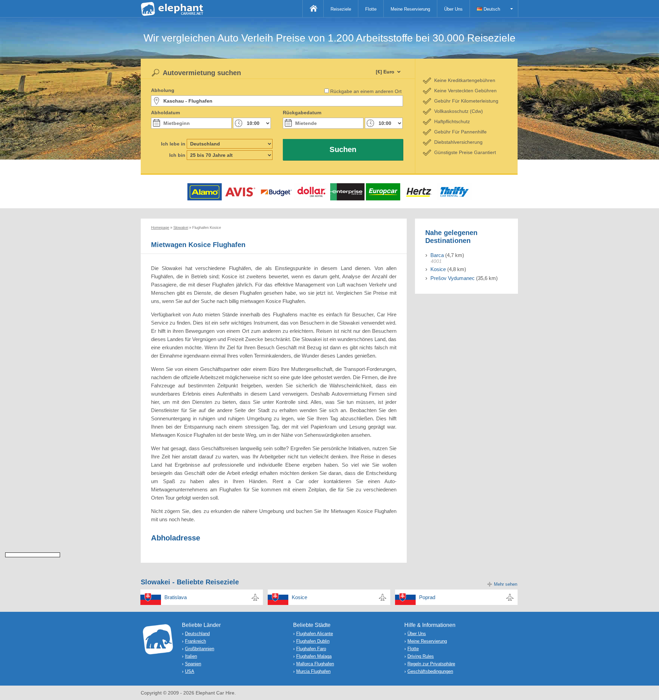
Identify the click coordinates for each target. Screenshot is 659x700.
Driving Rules (420, 656)
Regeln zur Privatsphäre (431, 663)
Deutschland (197, 633)
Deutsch (491, 9)
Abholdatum (165, 112)
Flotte (371, 9)
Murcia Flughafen (313, 671)
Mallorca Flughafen (315, 663)
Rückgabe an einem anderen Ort (366, 91)
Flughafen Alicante (314, 633)
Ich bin (177, 155)
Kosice (438, 269)
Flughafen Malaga (314, 656)
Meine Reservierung (410, 9)
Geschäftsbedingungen (430, 671)
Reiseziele (341, 9)
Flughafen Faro (311, 648)
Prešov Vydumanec (452, 278)
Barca (437, 255)
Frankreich (195, 641)
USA (189, 671)
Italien (191, 656)
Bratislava (175, 597)
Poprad (427, 597)
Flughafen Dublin (313, 641)
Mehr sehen (505, 584)
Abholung (162, 90)
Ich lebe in (173, 144)
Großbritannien (199, 648)
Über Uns (453, 9)
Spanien (193, 663)
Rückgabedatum (302, 112)
